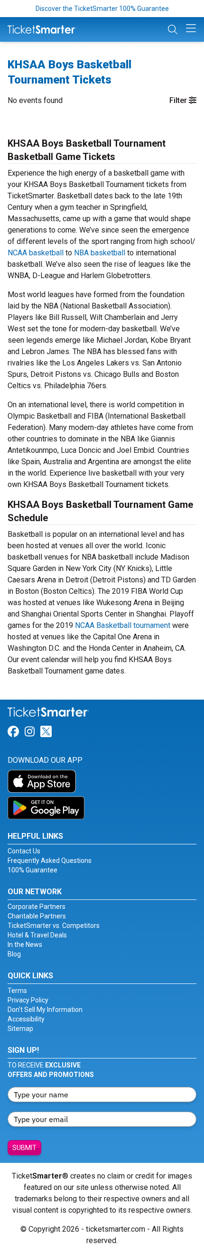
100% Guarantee (32, 870)
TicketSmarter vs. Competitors (54, 925)
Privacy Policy (28, 1000)
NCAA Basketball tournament (122, 625)
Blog (14, 954)
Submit (24, 1147)
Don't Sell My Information (45, 1009)
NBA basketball (99, 252)
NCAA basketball (36, 252)
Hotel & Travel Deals (37, 935)
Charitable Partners (37, 916)
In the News (25, 944)
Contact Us (24, 851)
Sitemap (20, 1028)
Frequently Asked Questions (50, 860)
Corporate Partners (36, 906)
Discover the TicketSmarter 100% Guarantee (102, 8)
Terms (17, 990)
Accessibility (26, 1019)
